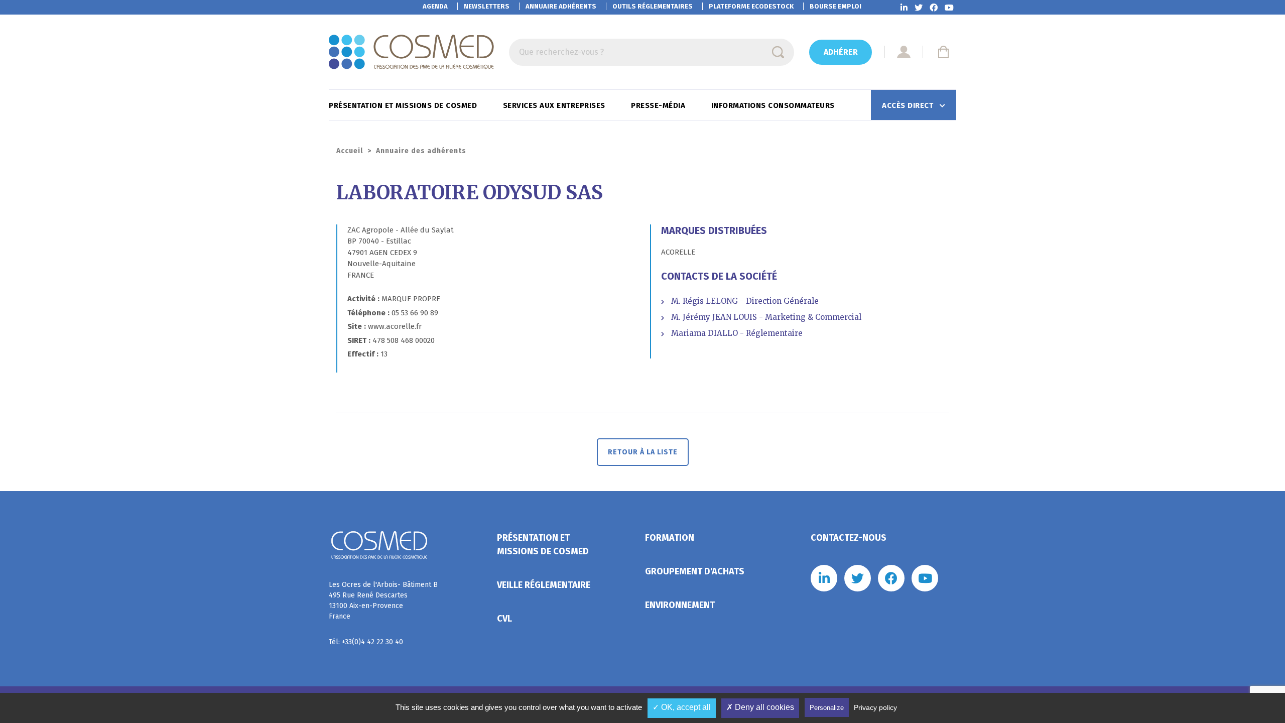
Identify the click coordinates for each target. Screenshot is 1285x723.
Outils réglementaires (652, 6)
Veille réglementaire (543, 584)
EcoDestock (751, 6)
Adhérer (841, 52)
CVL (504, 618)
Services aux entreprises (555, 105)
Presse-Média (659, 105)
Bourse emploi (835, 6)
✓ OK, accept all (682, 707)
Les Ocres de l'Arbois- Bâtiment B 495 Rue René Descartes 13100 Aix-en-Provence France (383, 600)
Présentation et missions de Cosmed (404, 105)
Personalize (827, 707)
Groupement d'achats (694, 571)
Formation (669, 537)
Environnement (680, 605)
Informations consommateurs (774, 105)
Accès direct (909, 105)
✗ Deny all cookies (760, 707)
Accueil (349, 151)
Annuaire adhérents (561, 6)
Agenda (435, 6)
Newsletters (486, 6)
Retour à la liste (643, 452)
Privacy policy (875, 707)
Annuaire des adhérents (421, 151)
